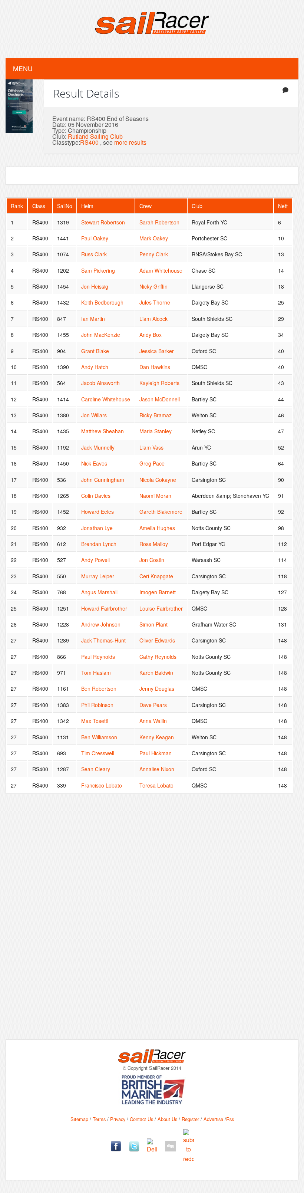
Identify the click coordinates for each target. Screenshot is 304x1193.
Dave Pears (153, 705)
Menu (23, 68)
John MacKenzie (100, 334)
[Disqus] (152, 922)
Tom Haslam (96, 672)
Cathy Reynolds (157, 656)
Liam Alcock (153, 318)
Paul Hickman (155, 753)
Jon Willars (94, 415)
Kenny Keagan (156, 737)
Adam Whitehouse (160, 270)
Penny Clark (153, 254)
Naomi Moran (155, 495)
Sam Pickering (98, 270)
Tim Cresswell (97, 753)
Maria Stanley (155, 431)
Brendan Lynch (98, 544)
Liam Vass (151, 447)
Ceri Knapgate (156, 576)
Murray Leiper (97, 576)
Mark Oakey (153, 238)
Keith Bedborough (102, 302)
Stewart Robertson (103, 222)
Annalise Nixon (156, 769)
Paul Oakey (94, 238)
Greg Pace (152, 463)
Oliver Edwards (157, 640)
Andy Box (150, 334)
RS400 (89, 142)
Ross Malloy (153, 544)
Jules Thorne (154, 302)
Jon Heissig (94, 286)
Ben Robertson (98, 688)
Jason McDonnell (159, 399)
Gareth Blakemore (160, 511)
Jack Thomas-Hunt (103, 640)
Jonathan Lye (97, 528)
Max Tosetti (94, 720)
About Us (167, 1119)
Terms (99, 1119)
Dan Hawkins (154, 367)
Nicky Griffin (153, 286)
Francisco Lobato (101, 785)
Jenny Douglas (156, 688)
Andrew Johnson (100, 624)
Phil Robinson (97, 705)
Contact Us (141, 1119)
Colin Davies (95, 495)
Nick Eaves (94, 463)
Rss (230, 1119)
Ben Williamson (99, 737)
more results (130, 142)
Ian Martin (93, 318)
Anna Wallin (153, 720)
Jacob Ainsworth (100, 383)
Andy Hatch (94, 367)
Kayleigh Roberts (159, 383)
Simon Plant (153, 624)
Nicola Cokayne (157, 479)
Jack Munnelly (98, 447)
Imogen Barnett (157, 592)
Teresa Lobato (156, 785)
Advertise (213, 1119)
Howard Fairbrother (104, 608)
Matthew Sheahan (102, 431)
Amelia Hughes (157, 528)
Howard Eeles (97, 511)
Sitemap (79, 1119)
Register (190, 1119)
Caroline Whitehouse (105, 399)
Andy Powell (95, 559)
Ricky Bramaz (155, 415)
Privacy (117, 1119)
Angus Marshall (99, 592)
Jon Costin (151, 559)
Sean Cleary (95, 769)
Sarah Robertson (159, 222)
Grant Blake (95, 351)
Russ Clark (94, 254)
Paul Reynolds (98, 656)
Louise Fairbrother (161, 608)
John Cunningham (102, 479)
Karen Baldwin (156, 672)
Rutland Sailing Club (95, 136)
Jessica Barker (156, 351)
